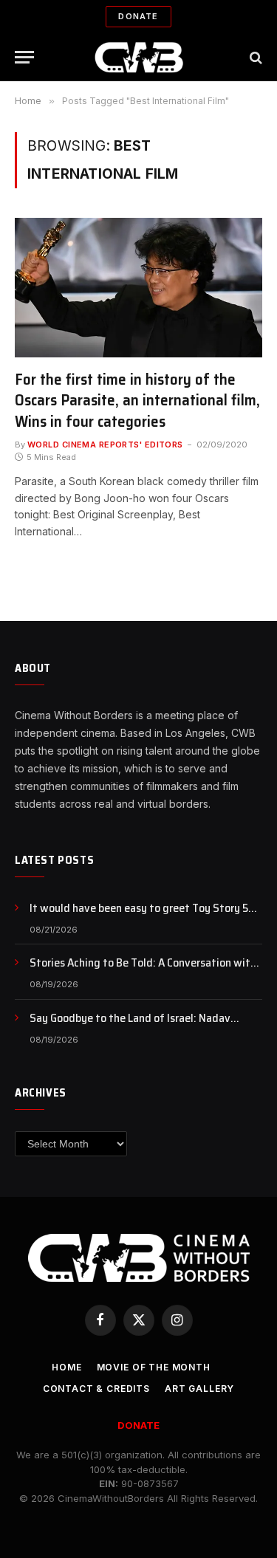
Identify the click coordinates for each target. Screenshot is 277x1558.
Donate (138, 16)
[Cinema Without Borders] (138, 57)
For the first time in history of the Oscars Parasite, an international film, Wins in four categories (137, 400)
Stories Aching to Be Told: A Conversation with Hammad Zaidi (143, 971)
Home (66, 1367)
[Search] (254, 57)
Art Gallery (199, 1388)
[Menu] (24, 57)
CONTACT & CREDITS (96, 1388)
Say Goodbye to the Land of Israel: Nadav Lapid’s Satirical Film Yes (130, 1026)
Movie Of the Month (154, 1367)
